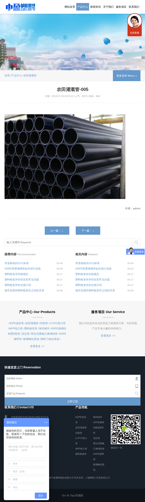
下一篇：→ (88, 230)
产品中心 (82, 6)
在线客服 (134, 32)
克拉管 (26, 333)
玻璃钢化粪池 (31, 339)
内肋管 (44, 323)
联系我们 (134, 6)
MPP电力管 (16, 328)
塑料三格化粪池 (50, 339)
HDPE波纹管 (16, 323)
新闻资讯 (95, 6)
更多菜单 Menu (125, 75)
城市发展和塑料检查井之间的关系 (24, 290)
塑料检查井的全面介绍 (18, 284)
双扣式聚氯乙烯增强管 (44, 333)
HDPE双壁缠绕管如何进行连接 (23, 268)
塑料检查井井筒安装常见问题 (22, 279)
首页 (7, 75)
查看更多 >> (37, 346)
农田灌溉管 (30, 75)
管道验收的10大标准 (17, 263)
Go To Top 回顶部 (72, 495)
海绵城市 (44, 328)
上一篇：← (57, 230)
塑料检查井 (30, 328)
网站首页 (70, 6)
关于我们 (108, 6)
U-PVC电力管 (57, 323)
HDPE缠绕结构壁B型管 (98, 427)
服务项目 (121, 6)
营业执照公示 (103, 477)
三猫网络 (90, 477)
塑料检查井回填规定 (16, 274)
